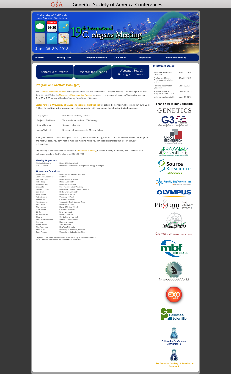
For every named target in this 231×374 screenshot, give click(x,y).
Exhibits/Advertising (176, 57)
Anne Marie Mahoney (86, 151)
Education (121, 57)
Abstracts (39, 57)
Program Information (96, 57)
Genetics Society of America (52, 92)
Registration (145, 57)
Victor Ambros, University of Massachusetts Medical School (68, 105)
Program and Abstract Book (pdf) (58, 85)
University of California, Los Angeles (75, 95)
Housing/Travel (64, 57)
